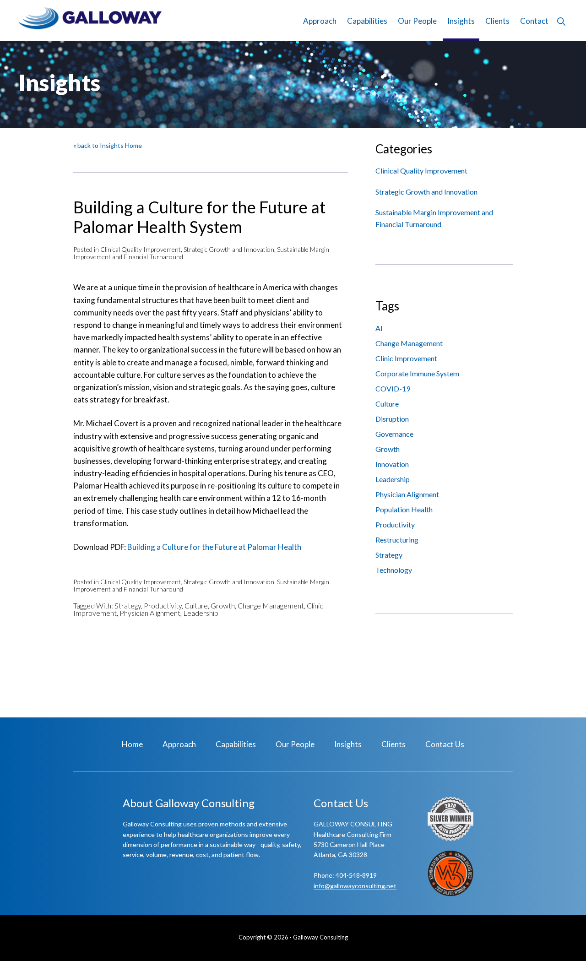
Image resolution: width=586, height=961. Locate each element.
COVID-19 (392, 388)
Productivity (163, 605)
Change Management (271, 605)
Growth (223, 605)
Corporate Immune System (417, 373)
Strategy (127, 605)
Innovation (392, 464)
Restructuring (396, 539)
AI (379, 328)
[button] (561, 20)
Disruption (392, 418)
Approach (179, 744)
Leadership (200, 612)
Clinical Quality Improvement (140, 249)
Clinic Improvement (406, 358)
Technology (393, 569)
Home (132, 744)
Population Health (404, 509)
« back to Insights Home (107, 145)
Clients (393, 744)
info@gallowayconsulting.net (355, 886)
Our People (295, 744)
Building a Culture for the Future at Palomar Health (214, 547)
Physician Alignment (149, 612)
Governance (394, 433)
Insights (348, 744)
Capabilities (236, 744)
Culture (196, 605)
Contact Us (444, 744)
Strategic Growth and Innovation (229, 249)
